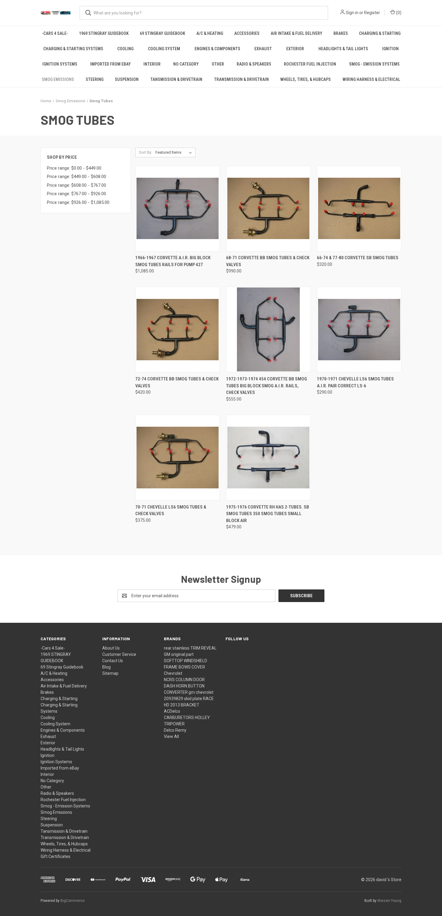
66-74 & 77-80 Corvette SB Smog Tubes (357, 257)
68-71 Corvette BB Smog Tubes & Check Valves (267, 261)
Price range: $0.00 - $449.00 (74, 168)
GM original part (179, 654)
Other (218, 64)
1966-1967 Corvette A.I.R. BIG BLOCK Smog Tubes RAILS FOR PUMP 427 (172, 261)
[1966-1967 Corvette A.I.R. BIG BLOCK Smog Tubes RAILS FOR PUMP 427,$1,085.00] (178, 208)
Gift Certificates (55, 856)
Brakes (340, 33)
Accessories (246, 33)
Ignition (390, 48)
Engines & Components (217, 48)
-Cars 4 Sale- (55, 33)
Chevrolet (173, 673)
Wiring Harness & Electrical (371, 79)
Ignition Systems (59, 64)
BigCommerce (72, 901)
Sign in (352, 12)
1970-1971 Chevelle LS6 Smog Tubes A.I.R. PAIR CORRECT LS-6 (355, 382)
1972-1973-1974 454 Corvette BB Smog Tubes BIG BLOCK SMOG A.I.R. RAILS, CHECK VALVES (266, 385)
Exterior (295, 48)
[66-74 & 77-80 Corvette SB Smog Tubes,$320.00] (359, 208)
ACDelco (172, 711)
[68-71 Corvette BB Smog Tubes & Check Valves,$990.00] (268, 208)
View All (171, 736)
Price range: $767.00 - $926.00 (76, 193)
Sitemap (110, 673)
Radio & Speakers (254, 64)
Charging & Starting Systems (73, 48)
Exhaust (263, 48)
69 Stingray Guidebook (162, 33)
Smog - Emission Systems (374, 64)
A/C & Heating (209, 33)
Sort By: (145, 152)
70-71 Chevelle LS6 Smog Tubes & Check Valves (170, 510)
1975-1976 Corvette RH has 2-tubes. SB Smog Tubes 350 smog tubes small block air (267, 513)
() (398, 12)
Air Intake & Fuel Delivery (296, 33)
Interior (152, 64)
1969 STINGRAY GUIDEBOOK (104, 33)
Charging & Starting (380, 33)
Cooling (125, 48)
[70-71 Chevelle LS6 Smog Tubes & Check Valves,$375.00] (178, 457)
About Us (111, 648)
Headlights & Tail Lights (343, 48)
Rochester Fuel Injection (310, 64)
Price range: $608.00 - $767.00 (76, 185)
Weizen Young (389, 901)
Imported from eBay (110, 64)
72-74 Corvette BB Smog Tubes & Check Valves (177, 382)
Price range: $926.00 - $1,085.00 (78, 202)
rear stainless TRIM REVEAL (190, 648)
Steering (94, 79)
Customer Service (119, 654)
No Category (186, 64)
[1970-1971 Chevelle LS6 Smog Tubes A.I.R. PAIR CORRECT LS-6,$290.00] (359, 329)
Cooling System (164, 48)
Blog (106, 667)
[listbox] (175, 152)
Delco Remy (175, 730)
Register (372, 12)
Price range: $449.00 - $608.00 (76, 176)
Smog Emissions (58, 79)
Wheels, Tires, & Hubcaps (305, 79)
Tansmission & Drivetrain (176, 79)
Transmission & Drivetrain (241, 79)
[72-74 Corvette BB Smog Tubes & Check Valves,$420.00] (178, 329)
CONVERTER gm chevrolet (188, 692)
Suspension (127, 79)
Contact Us (112, 660)
